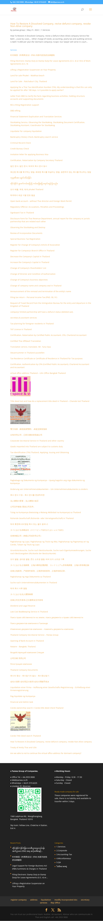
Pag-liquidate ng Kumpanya (22, 696)
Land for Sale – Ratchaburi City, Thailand (28, 81)
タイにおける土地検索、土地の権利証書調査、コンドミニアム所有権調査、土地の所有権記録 (49, 565)
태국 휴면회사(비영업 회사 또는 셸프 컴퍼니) (29, 524)
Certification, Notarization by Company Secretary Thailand (36, 160)
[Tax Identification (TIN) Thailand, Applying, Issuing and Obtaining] (20, 465)
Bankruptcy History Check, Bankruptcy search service (34, 137)
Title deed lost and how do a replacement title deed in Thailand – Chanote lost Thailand (49, 401)
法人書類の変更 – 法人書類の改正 (24, 501)
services (43, 902)
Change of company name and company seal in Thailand (35, 285)
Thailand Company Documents (24, 670)
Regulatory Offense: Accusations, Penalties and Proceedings (37, 207)
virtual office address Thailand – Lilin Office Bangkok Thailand (38, 373)
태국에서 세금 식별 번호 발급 (22, 195)
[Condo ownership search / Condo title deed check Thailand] (20, 721)
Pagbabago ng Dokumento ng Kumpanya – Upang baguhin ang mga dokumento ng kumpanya (47, 482)
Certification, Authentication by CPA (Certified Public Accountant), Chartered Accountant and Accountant (49, 365)
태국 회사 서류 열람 (18, 588)
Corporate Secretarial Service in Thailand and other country (37, 440)
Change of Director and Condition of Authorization (33, 274)
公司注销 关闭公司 (18, 658)
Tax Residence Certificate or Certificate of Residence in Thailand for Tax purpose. (46, 358)
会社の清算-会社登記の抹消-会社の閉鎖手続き (29, 681)
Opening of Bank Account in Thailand (27, 640)
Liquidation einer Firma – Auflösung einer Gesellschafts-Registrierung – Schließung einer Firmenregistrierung (50, 689)
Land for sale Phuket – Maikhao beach (27, 75)
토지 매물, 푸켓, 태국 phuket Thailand (26, 189)
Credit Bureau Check (19, 148)
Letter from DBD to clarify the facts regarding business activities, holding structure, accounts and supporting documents (47, 97)
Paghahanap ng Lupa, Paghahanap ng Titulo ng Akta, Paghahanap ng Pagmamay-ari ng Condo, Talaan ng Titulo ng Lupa (49, 543)
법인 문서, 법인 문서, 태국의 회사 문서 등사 (28, 166)
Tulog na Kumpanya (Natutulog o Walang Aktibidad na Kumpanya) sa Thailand (45, 512)
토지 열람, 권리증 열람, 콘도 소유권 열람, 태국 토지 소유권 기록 (37, 559)
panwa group (19, 30)
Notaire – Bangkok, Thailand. (23, 646)
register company (19, 899)
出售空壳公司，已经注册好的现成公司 (26, 435)
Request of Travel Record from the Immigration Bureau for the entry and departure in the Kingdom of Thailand (50, 304)
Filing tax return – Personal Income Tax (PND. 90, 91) (33, 297)
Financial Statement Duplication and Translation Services (36, 116)
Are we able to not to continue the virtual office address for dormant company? (45, 753)
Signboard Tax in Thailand (22, 212)
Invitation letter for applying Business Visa (29, 154)
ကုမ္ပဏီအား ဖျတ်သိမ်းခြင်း (21, 177)
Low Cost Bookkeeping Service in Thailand (29, 611)
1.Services (45, 30)
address (33, 899)
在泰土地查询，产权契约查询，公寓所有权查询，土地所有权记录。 (38, 571)
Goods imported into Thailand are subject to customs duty (36, 446)
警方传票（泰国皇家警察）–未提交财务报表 (28, 429)
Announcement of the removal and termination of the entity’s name (40, 291)
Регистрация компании (21, 664)
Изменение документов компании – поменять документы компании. (42, 629)
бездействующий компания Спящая (27, 652)
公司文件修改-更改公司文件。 (22, 506)
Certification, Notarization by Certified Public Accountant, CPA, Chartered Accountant (48, 335)
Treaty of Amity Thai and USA (23, 747)
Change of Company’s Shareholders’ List (28, 268)
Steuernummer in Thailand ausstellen (27, 352)
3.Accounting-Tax (64, 854)
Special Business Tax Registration (25, 239)
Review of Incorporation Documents (26, 233)
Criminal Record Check (20, 143)
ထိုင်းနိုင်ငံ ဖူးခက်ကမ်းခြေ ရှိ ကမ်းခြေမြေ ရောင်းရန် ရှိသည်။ (34, 183)
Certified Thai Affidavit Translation (25, 341)
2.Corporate (61, 850)
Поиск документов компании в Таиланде (29, 623)
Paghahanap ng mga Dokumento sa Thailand (30, 576)
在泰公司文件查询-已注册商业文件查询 (26, 600)
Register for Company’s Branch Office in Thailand (32, 250)
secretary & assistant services (23, 317)
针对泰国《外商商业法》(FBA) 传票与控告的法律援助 (32, 55)
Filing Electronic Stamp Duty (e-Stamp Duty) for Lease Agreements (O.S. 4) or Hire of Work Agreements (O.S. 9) (50, 62)
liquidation (46, 899)
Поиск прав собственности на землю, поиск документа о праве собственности (46, 617)
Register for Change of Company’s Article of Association (35, 245)
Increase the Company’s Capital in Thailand (29, 262)
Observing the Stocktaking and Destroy (27, 227)
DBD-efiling (15, 110)
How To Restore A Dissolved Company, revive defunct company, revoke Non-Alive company (50, 25)
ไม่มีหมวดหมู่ (61, 866)
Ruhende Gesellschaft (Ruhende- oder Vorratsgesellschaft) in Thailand (42, 518)
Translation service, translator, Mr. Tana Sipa (30, 347)
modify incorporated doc (65, 899)
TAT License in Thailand (21, 329)
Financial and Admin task (21, 702)
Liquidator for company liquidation (26, 131)
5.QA (58, 862)
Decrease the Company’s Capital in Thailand (30, 256)
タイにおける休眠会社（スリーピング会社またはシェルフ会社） (37, 530)
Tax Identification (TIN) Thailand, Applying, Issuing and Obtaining (39, 452)
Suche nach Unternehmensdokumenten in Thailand (33, 582)
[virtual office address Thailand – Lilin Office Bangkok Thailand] (20, 386)
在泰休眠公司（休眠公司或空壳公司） (26, 535)
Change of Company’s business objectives (29, 279)
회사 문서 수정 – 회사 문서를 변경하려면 (27, 495)
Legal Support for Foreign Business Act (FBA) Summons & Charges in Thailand (29, 867)
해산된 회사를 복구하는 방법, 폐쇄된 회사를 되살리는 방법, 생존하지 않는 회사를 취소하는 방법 (50, 172)
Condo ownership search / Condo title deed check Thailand (36, 708)
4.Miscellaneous (63, 858)
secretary (85, 899)
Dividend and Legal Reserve (22, 605)
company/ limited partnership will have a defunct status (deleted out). (41, 312)
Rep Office (55, 902)
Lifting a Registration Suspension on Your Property (33, 69)
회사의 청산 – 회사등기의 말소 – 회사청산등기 (29, 675)
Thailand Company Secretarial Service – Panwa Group (34, 635)
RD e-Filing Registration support (24, 105)
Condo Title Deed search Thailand (25, 735)
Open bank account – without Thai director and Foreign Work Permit (41, 201)
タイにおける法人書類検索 (21, 594)
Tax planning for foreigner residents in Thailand (32, 323)
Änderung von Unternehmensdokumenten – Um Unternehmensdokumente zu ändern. (49, 489)
